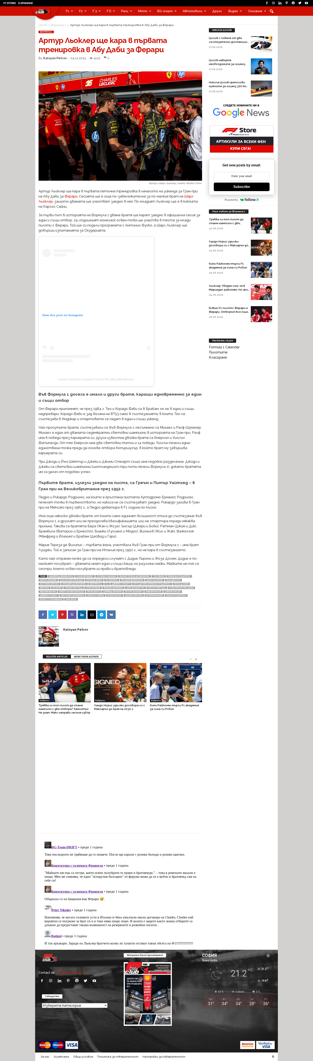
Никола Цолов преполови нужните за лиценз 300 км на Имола (227, 86)
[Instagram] (273, 3)
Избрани (44, 700)
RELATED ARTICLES (56, 656)
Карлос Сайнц (96, 595)
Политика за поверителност (117, 1056)
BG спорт (165, 11)
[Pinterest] (286, 3)
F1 (67, 11)
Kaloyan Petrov (55, 58)
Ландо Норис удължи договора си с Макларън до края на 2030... (228, 245)
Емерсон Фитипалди (71, 592)
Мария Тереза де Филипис (134, 576)
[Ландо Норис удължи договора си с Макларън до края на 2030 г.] (120, 682)
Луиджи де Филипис (74, 584)
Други (217, 11)
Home (43, 25)
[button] (271, 11)
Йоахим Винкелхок (132, 580)
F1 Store (9, 3)
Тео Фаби (158, 576)
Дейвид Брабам (112, 592)
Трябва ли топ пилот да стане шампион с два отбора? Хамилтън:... (226, 223)
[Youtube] (306, 3)
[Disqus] (120, 776)
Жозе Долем (181, 584)
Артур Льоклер (133, 592)
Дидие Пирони (133, 595)
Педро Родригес (176, 595)
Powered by (231, 199)
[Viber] (72, 614)
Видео (233, 11)
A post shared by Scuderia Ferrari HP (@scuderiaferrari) (96, 379)
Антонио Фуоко (49, 584)
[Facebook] (266, 3)
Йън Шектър (173, 580)
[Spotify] (293, 3)
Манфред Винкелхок (61, 576)
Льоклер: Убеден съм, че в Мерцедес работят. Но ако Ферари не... (228, 289)
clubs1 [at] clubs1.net (71, 972)
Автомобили (192, 11)
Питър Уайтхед (157, 588)
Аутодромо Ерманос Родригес (152, 584)
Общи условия (83, 1056)
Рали (124, 11)
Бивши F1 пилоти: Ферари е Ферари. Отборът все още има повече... (228, 311)
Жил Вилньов (48, 592)
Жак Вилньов (153, 592)
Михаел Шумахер (113, 588)
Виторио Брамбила (72, 595)
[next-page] (196, 659)
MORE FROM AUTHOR (86, 656)
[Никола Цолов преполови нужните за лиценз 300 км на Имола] (261, 89)
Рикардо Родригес (179, 576)
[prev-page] (191, 659)
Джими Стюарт (121, 584)
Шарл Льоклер (155, 580)
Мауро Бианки (48, 580)
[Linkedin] (280, 3)
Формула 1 (58, 25)
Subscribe (241, 187)
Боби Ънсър (115, 595)
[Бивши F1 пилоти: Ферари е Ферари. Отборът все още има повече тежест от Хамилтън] (261, 314)
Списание (255, 11)
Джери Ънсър (173, 592)
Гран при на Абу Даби (181, 588)
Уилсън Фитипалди (71, 580)
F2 (81, 11)
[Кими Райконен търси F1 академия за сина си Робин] (176, 682)
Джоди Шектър (135, 588)
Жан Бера (71, 599)
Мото (142, 11)
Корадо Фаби (94, 580)
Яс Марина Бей (154, 595)
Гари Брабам (93, 588)
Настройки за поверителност (164, 1056)
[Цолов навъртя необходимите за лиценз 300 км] (261, 66)
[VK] (111, 614)
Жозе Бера (93, 592)
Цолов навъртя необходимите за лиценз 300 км (227, 64)
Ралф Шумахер (85, 576)
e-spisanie (25, 3)
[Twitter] (299, 3)
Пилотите (218, 352)
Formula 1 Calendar (224, 347)
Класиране (218, 357)
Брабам (57, 588)
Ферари (71, 196)
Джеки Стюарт (48, 595)
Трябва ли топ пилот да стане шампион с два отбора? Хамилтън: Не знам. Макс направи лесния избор (64, 709)
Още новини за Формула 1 (228, 211)
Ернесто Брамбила (51, 599)
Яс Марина (112, 580)
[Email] (92, 614)
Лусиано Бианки (106, 576)
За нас (45, 1056)
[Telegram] (101, 614)
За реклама (61, 1056)
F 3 (95, 11)
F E (109, 11)
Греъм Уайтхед (73, 588)
